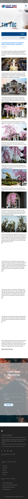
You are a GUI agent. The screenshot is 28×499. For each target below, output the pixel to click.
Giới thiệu (5, 468)
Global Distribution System (9, 487)
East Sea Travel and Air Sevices (10, 485)
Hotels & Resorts (6, 489)
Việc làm (5, 470)
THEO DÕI (8, 404)
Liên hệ (4, 474)
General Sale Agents (7, 482)
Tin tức (22, 34)
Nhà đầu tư (5, 472)
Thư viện (22, 38)
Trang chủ (5, 465)
